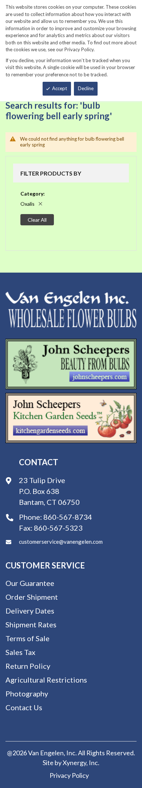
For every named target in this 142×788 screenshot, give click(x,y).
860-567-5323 (58, 527)
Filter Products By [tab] (50, 173)
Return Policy (27, 666)
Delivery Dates (29, 610)
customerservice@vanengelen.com (61, 541)
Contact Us (23, 707)
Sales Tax (20, 652)
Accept (59, 88)
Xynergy (74, 763)
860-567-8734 (67, 516)
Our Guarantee (29, 583)
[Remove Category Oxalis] (40, 204)
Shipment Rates (30, 624)
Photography (26, 693)
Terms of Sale (27, 638)
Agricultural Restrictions (46, 679)
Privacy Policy (69, 775)
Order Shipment (31, 596)
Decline (86, 88)
